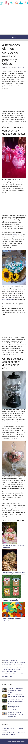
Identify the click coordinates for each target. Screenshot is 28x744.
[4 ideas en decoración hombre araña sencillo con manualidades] (4, 714)
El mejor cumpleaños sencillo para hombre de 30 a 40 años (16, 701)
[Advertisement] (14, 20)
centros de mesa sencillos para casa (13, 667)
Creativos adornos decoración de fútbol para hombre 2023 (16, 708)
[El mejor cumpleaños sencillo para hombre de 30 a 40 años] (4, 701)
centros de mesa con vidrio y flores (14, 662)
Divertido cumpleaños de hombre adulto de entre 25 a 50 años (16, 690)
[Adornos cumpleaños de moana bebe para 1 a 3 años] (4, 696)
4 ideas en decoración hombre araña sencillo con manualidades (16, 714)
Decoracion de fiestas (10, 660)
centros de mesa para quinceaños (12, 665)
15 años (14, 234)
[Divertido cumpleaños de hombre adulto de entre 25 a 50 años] (4, 690)
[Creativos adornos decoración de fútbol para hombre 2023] (4, 707)
